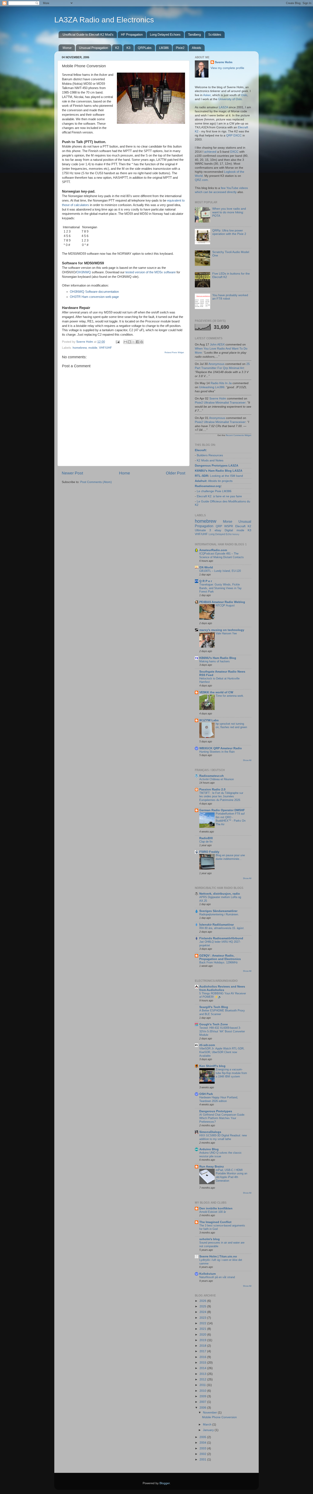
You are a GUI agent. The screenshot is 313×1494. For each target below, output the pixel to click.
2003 (203, 1448)
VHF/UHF (105, 347)
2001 (203, 1459)
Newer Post (72, 473)
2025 (203, 1306)
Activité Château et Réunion (216, 779)
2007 (203, 1401)
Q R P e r (205, 581)
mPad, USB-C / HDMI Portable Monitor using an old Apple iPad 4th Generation (231, 1175)
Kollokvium (207, 1273)
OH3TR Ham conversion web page (94, 297)
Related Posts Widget (174, 352)
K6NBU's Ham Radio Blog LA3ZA (218, 470)
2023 (203, 1317)
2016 (203, 1357)
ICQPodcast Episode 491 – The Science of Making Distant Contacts (221, 555)
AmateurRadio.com (213, 550)
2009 (203, 1396)
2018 (203, 1345)
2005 (203, 1437)
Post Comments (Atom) (96, 482)
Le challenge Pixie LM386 (214, 491)
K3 (128, 48)
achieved (210, 151)
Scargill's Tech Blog (213, 1007)
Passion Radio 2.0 (212, 789)
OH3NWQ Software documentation (94, 291)
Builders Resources (210, 455)
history (235, 534)
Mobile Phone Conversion (219, 1417)
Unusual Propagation (93, 48)
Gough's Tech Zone (213, 1024)
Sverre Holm (223, 62)
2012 (203, 1379)
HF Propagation (132, 34)
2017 (203, 1351)
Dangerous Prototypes (215, 1111)
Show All (247, 760)
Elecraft (200, 450)
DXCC (234, 151)
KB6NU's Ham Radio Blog (217, 658)
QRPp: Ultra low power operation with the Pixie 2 (229, 232)
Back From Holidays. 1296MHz (218, 962)
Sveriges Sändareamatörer (218, 911)
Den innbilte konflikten (216, 1208)
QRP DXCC (234, 135)
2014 (203, 1368)
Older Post (175, 473)
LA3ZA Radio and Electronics (104, 19)
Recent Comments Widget (238, 435)
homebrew (80, 347)
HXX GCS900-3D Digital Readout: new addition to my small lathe (223, 1137)
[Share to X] (133, 342)
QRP (219, 526)
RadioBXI (206, 838)
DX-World (206, 567)
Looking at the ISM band (226, 475)
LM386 (164, 48)
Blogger (164, 1483)
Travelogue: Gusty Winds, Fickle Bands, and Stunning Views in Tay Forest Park (220, 588)
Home (124, 473)
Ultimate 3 (203, 530)
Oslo (244, 95)
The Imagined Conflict (215, 1222)
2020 (203, 1334)
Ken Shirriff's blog (212, 1066)
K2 (117, 48)
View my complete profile (227, 68)
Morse (67, 48)
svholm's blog (209, 1239)
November (210, 1412)
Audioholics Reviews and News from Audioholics (222, 988)
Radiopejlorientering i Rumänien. (219, 914)
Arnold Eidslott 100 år (212, 1211)
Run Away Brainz (211, 1166)
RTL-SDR (201, 475)
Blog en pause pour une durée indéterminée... (230, 857)
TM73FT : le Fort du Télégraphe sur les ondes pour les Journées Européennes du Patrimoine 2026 (221, 796)
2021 (203, 1328)
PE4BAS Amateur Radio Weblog (222, 602)
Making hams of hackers (214, 661)
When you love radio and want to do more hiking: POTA (229, 212)
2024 (203, 1312)
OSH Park (206, 1094)
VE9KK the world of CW (216, 692)
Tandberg (194, 34)
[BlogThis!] (129, 342)
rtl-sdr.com (207, 1045)
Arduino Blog (209, 1149)
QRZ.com (201, 179)
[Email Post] (118, 341)
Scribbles (214, 34)
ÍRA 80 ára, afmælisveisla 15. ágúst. (221, 928)
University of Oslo (230, 99)
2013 (203, 1373)
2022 (203, 1323)
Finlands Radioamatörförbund (221, 938)
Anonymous (216, 364)
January (209, 1430)
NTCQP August (225, 605)
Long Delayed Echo (220, 534)
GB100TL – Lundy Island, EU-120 (220, 570)
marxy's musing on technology (221, 630)
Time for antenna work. (230, 695)
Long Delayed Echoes (165, 34)
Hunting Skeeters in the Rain (217, 751)
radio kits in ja (221, 383)
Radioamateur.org (208, 486)
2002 (203, 1454)
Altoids (196, 48)
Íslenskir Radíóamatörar (216, 924)
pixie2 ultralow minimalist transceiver (220, 402)
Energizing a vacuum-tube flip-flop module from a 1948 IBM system (231, 1073)
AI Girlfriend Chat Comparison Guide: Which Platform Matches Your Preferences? (222, 1118)
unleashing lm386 (211, 387)
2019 (203, 1340)
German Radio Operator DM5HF (222, 810)
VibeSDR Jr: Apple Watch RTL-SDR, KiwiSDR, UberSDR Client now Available (221, 1052)
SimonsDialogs (210, 1132)
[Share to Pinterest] (141, 342)
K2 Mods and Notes (210, 460)
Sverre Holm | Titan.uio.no (218, 1256)
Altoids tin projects (220, 481)
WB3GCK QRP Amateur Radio (220, 748)
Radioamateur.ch (211, 775)
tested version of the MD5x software (150, 272)
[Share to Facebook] (137, 342)
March (207, 1424)
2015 (203, 1362)
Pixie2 (180, 48)
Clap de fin (205, 841)
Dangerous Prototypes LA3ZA (216, 465)
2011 (203, 1385)
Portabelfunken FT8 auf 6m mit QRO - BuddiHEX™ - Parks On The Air (231, 819)
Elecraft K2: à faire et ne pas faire (219, 496)
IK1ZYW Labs (209, 720)
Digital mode (234, 530)
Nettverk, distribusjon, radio (219, 893)
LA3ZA (223, 107)
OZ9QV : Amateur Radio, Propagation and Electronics (220, 957)
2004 (203, 1442)
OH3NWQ (83, 272)
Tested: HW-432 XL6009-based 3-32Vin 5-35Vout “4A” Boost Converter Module (222, 1031)
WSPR (228, 526)
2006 (203, 1407)
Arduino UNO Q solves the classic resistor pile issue (220, 1154)
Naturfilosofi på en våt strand (217, 1277)
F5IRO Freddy (209, 851)
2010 (203, 1390)
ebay (218, 530)
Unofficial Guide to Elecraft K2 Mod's (88, 34)
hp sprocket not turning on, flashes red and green (231, 725)
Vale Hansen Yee (226, 633)
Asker (207, 95)
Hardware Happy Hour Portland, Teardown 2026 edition (218, 1099)
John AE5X (217, 344)
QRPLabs (145, 48)
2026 (203, 1300)
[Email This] (125, 342)
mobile (92, 347)
